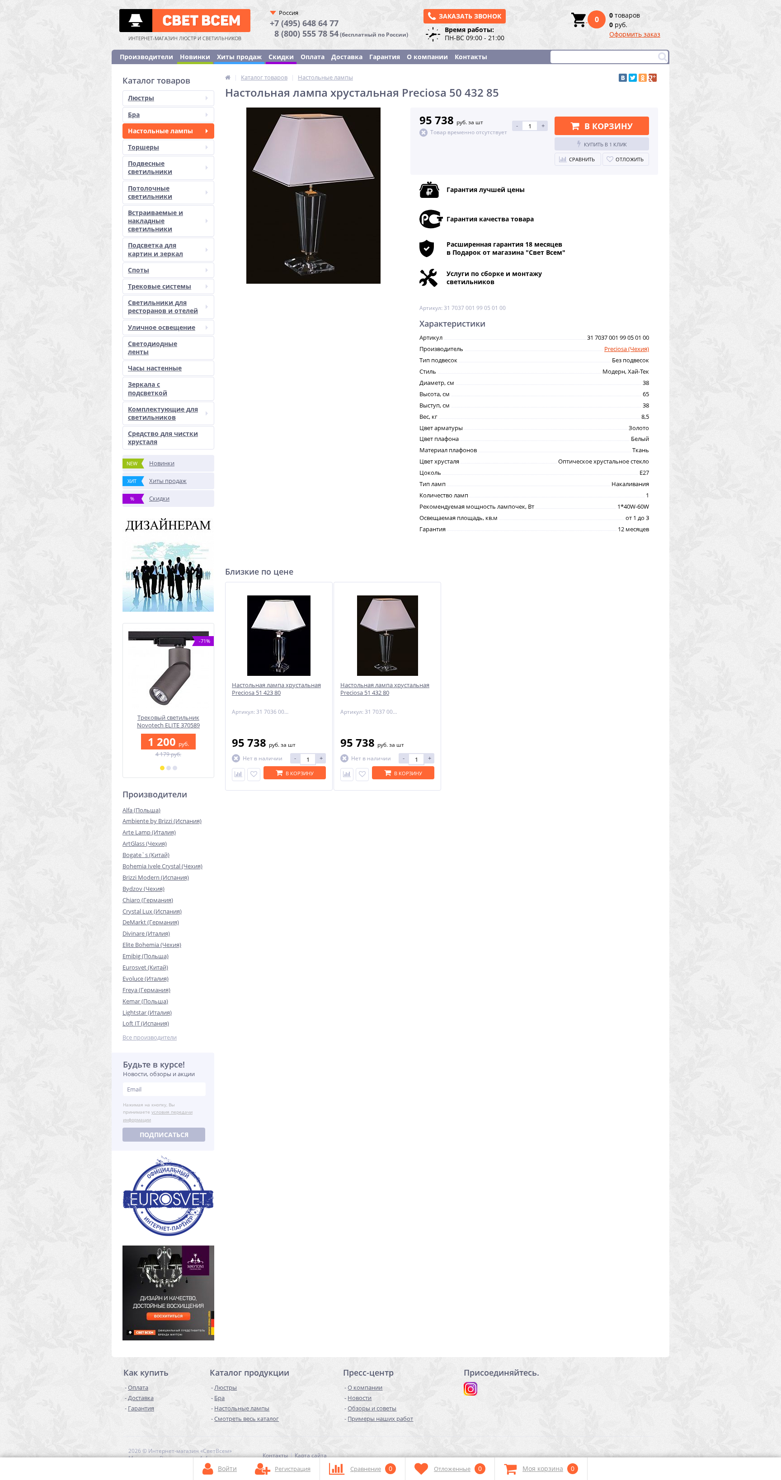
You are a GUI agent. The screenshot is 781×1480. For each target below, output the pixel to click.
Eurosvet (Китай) (145, 967)
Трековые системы (159, 286)
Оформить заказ (634, 34)
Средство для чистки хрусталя (163, 437)
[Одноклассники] (643, 78)
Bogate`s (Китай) (145, 855)
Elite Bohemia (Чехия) (151, 945)
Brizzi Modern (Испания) (155, 877)
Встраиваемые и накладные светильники (155, 220)
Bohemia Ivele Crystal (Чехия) (162, 866)
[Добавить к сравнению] (238, 774)
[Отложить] (253, 774)
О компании (427, 56)
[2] (168, 768)
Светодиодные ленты (152, 347)
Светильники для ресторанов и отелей (163, 306)
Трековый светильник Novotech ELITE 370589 (168, 721)
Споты (138, 270)
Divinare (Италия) (146, 933)
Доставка (346, 56)
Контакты (471, 56)
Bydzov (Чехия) (143, 889)
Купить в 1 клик (605, 144)
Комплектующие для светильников (163, 413)
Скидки (281, 56)
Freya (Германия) (146, 990)
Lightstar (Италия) (147, 1012)
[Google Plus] (653, 78)
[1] (162, 768)
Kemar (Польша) (145, 1001)
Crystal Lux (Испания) (152, 911)
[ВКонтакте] (623, 78)
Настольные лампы (160, 130)
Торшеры (143, 147)
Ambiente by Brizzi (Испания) (162, 821)
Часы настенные (155, 368)
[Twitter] (633, 78)
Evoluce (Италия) (145, 978)
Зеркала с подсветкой (147, 388)
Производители (146, 56)
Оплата (313, 56)
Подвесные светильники (150, 167)
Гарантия (384, 56)
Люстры (141, 98)
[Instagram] (470, 1389)
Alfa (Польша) (141, 810)
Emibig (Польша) (145, 956)
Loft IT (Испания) (145, 1023)
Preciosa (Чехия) (626, 349)
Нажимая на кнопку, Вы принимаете (158, 1112)
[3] (175, 768)
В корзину (608, 126)
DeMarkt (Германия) (150, 922)
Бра (134, 114)
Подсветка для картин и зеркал (155, 249)
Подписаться (164, 1134)
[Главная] (228, 77)
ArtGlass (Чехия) (144, 843)
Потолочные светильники (150, 192)
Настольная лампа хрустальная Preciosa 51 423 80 (276, 689)
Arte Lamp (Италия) (149, 832)
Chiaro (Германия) (147, 900)
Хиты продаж (239, 56)
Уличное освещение (161, 327)
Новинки (195, 56)
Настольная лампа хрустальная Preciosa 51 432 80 (384, 689)
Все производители (149, 1037)
